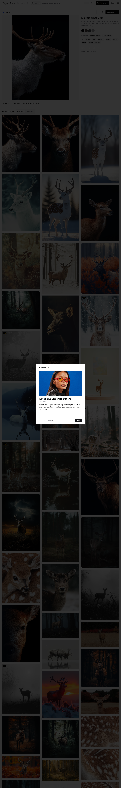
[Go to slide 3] (60, 393)
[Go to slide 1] (57, 393)
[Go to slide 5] (63, 393)
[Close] (83, 366)
